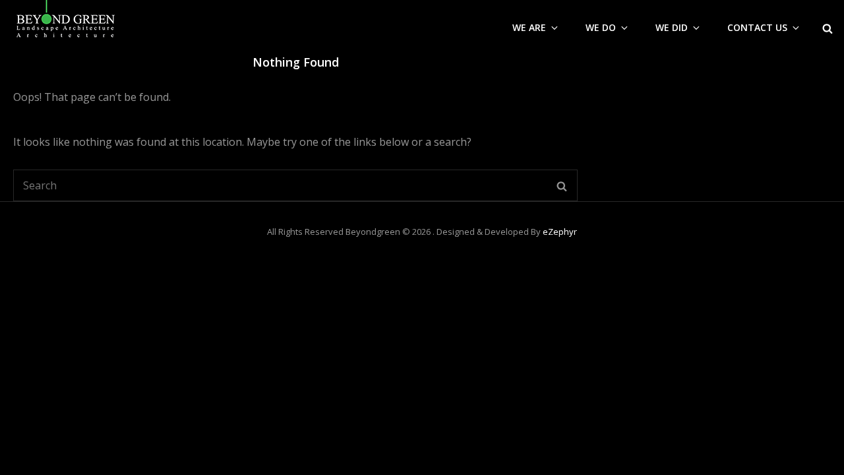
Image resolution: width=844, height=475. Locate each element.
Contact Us (757, 27)
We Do (601, 27)
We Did (671, 27)
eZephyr (560, 232)
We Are (529, 27)
